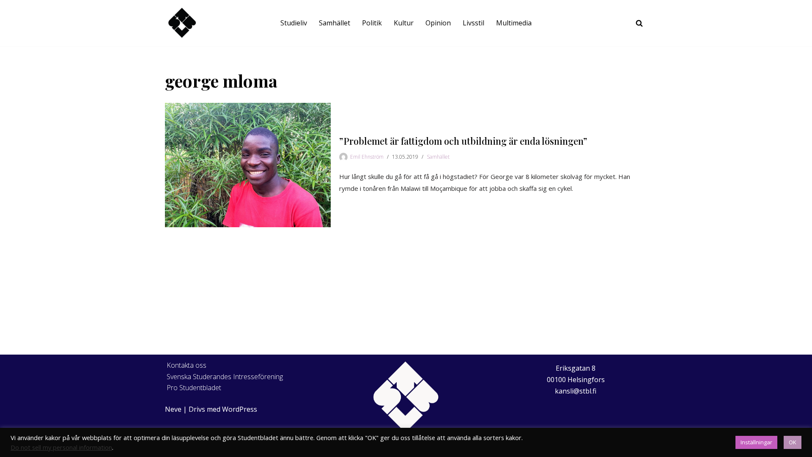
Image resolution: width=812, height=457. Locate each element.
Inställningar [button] (756, 442)
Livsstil (473, 23)
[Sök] (639, 23)
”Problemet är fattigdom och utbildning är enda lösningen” (463, 141)
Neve (173, 409)
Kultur (404, 23)
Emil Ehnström (367, 156)
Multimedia (514, 23)
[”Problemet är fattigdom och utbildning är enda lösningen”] (248, 165)
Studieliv (293, 23)
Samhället (334, 23)
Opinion (438, 23)
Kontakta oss (186, 365)
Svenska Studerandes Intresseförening (225, 376)
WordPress (239, 409)
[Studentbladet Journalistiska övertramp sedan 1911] (182, 23)
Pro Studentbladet (194, 387)
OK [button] (792, 442)
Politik (372, 23)
